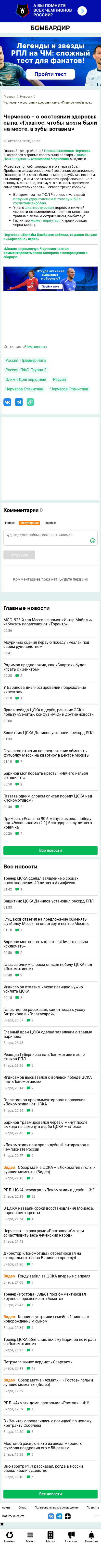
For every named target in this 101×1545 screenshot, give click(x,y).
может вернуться (46, 220)
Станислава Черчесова (50, 159)
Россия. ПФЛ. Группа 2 (25, 370)
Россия (59, 379)
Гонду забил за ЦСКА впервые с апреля (46, 1276)
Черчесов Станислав (24, 389)
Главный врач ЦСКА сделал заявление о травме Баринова (47, 1034)
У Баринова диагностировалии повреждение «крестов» (44, 689)
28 (34, 1196)
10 (34, 1409)
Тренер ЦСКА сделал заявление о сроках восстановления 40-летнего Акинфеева (40, 880)
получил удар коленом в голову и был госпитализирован (47, 201)
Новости (26, 96)
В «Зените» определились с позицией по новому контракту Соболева (47, 1423)
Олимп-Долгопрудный (25, 379)
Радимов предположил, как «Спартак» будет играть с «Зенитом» (44, 667)
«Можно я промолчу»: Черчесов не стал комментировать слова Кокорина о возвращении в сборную (45, 253)
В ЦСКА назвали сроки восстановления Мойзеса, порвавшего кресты (48, 1210)
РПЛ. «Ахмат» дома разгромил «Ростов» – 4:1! (46, 1403)
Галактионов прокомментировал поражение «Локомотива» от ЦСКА (44, 1102)
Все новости (50, 850)
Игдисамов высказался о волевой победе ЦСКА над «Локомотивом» (47, 1079)
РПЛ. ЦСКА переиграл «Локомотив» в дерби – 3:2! (49, 1190)
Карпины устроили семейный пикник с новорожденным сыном (46, 1319)
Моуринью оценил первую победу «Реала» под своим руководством (46, 644)
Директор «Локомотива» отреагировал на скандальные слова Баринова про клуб (42, 1255)
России (50, 151)
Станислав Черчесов (73, 151)
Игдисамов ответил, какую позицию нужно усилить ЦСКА (43, 989)
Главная (9, 96)
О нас (22, 1507)
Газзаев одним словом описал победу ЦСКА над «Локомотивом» (47, 798)
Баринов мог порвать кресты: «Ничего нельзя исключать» (45, 775)
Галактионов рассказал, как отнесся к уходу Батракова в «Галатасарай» (44, 1011)
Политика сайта (13, 1516)
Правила (93, 1507)
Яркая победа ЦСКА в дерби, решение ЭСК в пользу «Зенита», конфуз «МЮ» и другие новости (48, 712)
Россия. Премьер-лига (25, 360)
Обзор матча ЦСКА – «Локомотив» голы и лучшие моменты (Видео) (49, 1169)
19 (34, 1368)
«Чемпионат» (35, 346)
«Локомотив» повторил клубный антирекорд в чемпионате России (46, 1147)
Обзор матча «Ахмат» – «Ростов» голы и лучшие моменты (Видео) (48, 1382)
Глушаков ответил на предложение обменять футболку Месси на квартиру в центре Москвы (46, 753)
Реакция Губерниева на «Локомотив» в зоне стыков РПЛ (44, 1057)
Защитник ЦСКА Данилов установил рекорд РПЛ (48, 733)
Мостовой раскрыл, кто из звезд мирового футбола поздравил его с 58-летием (42, 1445)
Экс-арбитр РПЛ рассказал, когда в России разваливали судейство (43, 1468)
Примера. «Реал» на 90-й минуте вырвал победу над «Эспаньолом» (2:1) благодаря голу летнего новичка (47, 823)
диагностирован (39, 207)
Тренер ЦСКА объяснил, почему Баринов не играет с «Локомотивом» (49, 1341)
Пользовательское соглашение (56, 1507)
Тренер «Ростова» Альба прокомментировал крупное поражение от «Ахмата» (44, 1296)
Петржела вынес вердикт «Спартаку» (37, 1362)
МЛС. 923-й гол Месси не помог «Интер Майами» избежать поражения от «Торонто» (48, 622)
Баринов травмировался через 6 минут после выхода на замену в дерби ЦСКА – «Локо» (45, 1124)
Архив (6, 1507)
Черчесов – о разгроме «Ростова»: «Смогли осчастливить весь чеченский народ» (43, 1233)
